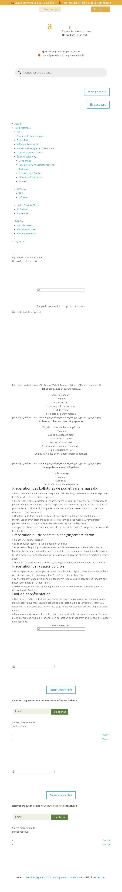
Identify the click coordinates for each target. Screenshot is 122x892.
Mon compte (51, 9)
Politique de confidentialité (67, 877)
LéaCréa (101, 877)
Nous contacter (61, 690)
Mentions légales (35, 877)
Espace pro (100, 9)
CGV (48, 877)
